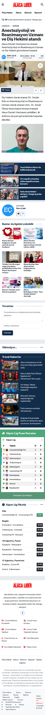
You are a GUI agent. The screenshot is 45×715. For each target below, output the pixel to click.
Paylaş (7, 90)
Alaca (18, 13)
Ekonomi (6, 697)
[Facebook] (23, 214)
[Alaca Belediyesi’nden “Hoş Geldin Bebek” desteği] (33, 283)
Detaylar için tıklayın (22, 495)
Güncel (27, 13)
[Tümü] (41, 347)
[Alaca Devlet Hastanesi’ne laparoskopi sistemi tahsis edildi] (33, 233)
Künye (21, 705)
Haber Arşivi (32, 647)
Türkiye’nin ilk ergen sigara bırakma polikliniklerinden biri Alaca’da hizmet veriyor (11, 268)
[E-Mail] (18, 214)
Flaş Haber (7, 13)
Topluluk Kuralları (12, 707)
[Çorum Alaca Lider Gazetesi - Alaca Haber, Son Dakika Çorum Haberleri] (22, 5)
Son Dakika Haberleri (12, 647)
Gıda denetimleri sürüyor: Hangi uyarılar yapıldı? (23, 20)
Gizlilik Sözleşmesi (13, 702)
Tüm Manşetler (32, 638)
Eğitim (23, 663)
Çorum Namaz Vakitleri (9, 630)
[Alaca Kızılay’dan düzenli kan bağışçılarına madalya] (33, 257)
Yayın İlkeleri (10, 709)
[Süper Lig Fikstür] (41, 505)
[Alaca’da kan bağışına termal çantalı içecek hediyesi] (12, 233)
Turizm (20, 700)
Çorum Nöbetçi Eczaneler (9, 622)
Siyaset (38, 13)
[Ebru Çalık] (8, 210)
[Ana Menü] (3, 5)
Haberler (6, 26)
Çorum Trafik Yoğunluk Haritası (31, 630)
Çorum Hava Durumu (30, 622)
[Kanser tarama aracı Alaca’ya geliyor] (12, 283)
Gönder (7, 333)
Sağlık (16, 26)
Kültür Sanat (8, 700)
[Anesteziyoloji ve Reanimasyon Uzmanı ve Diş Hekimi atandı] (22, 74)
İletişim (8, 705)
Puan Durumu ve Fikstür (10, 639)
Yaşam (39, 660)
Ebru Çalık (21, 208)
